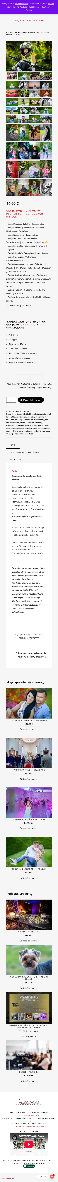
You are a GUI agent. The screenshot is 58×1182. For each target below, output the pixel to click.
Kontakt (18, 1126)
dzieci (19, 414)
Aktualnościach (21, 3)
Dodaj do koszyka (31, 400)
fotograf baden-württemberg (18, 417)
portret (41, 425)
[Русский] (13, 1178)
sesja (47, 425)
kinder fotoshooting (34, 423)
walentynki (19, 434)
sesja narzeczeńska (41, 428)
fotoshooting (39, 420)
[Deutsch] (8, 1178)
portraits (33, 425)
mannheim (20, 425)
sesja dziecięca (26, 428)
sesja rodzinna (12, 431)
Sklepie (51, 3)
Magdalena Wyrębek (29, 1115)
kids (47, 420)
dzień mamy (38, 414)
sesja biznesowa (12, 428)
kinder (22, 423)
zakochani (29, 434)
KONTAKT (47, 7)
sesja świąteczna (26, 431)
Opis (13, 445)
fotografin (10, 420)
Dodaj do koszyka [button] (30, 729)
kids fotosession (12, 423)
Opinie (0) (16, 460)
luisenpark (10, 425)
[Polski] (10, 1178)
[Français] (5, 1178)
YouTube (23, 7)
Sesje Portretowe (32, 33)
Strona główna (14, 33)
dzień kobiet (27, 414)
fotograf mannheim (38, 417)
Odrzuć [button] (29, 10)
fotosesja (19, 420)
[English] (3, 1178)
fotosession (28, 420)
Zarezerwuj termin (34, 1126)
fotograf (47, 414)
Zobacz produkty (29, 1036)
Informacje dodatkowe (24, 452)
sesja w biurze (39, 431)
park (27, 425)
